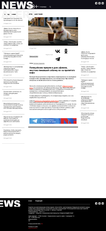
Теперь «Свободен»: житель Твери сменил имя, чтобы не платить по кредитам (13, 43)
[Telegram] (57, 58)
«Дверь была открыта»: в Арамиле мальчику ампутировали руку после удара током (12, 31)
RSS (42, 223)
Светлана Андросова (38, 63)
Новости (31, 6)
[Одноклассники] (65, 51)
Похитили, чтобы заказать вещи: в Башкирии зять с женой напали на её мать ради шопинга (12, 132)
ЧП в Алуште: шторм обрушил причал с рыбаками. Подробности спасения (13, 81)
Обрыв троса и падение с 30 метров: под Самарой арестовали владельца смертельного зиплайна (13, 119)
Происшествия (33, 56)
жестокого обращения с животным (47, 101)
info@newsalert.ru (32, 228)
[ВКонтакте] (57, 51)
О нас (30, 201)
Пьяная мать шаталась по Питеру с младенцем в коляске (12, 93)
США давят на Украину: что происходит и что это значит (13, 19)
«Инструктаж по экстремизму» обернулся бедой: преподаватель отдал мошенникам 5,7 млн (13, 69)
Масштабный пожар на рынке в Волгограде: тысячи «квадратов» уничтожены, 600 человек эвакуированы (13, 106)
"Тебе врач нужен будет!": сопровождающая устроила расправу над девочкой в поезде (13, 56)
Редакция (38, 201)
